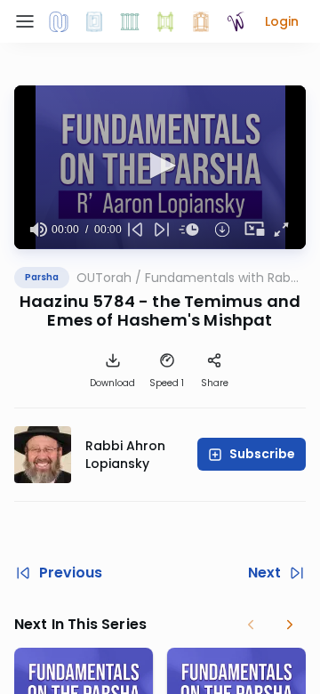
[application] (160, 167)
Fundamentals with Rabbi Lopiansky (223, 277)
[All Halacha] (130, 21)
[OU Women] (236, 21)
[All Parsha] (165, 21)
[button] (282, 21)
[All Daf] (201, 21)
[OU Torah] (58, 21)
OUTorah (104, 277)
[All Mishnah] (94, 21)
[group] (38, 229)
